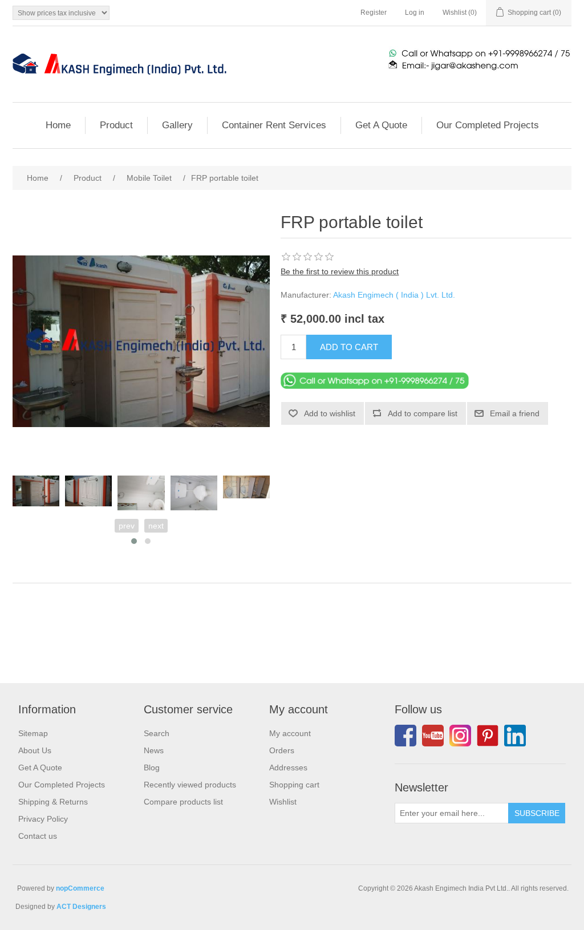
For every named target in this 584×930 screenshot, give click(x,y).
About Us (34, 750)
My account (290, 733)
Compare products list (183, 801)
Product (116, 125)
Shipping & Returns (53, 801)
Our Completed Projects (487, 125)
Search (156, 733)
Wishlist (283, 801)
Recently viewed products (190, 784)
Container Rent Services (274, 125)
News (154, 750)
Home (58, 125)
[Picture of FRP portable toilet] (36, 491)
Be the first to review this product (340, 271)
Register (373, 13)
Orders (281, 750)
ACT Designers (81, 907)
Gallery (177, 125)
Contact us (37, 835)
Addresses (288, 767)
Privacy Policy (43, 818)
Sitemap (33, 733)
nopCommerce (80, 888)
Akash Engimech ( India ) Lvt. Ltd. (394, 294)
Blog (152, 767)
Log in (414, 13)
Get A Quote (381, 125)
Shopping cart (294, 784)
